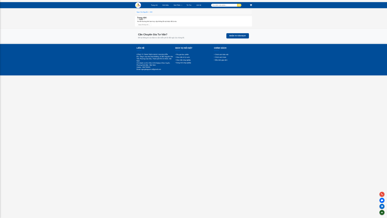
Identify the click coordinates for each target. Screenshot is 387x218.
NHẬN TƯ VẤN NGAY (237, 36)
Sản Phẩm (177, 5)
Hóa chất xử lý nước (183, 57)
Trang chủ (154, 5)
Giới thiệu (165, 5)
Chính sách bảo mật (221, 54)
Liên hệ (198, 5)
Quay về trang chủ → (144, 24)
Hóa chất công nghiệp (183, 60)
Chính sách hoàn (220, 57)
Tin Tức (189, 5)
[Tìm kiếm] (239, 5)
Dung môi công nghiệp (183, 63)
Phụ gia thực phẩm (182, 54)
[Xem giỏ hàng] (251, 5)
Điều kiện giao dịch (221, 60)
